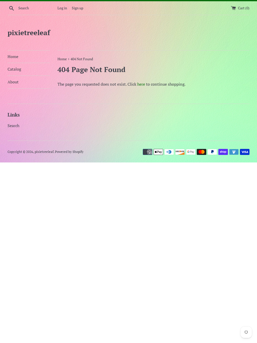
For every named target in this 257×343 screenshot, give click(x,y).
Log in (62, 8)
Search (13, 125)
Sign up (77, 8)
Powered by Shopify (69, 152)
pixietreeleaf (29, 32)
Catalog (14, 69)
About (13, 82)
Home (13, 56)
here (141, 84)
